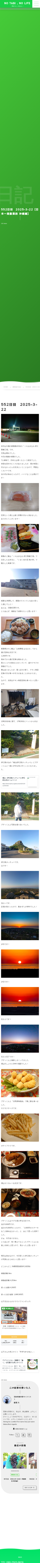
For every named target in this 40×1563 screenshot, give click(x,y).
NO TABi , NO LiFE (17, 3)
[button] (36, 4)
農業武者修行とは (21, 1429)
